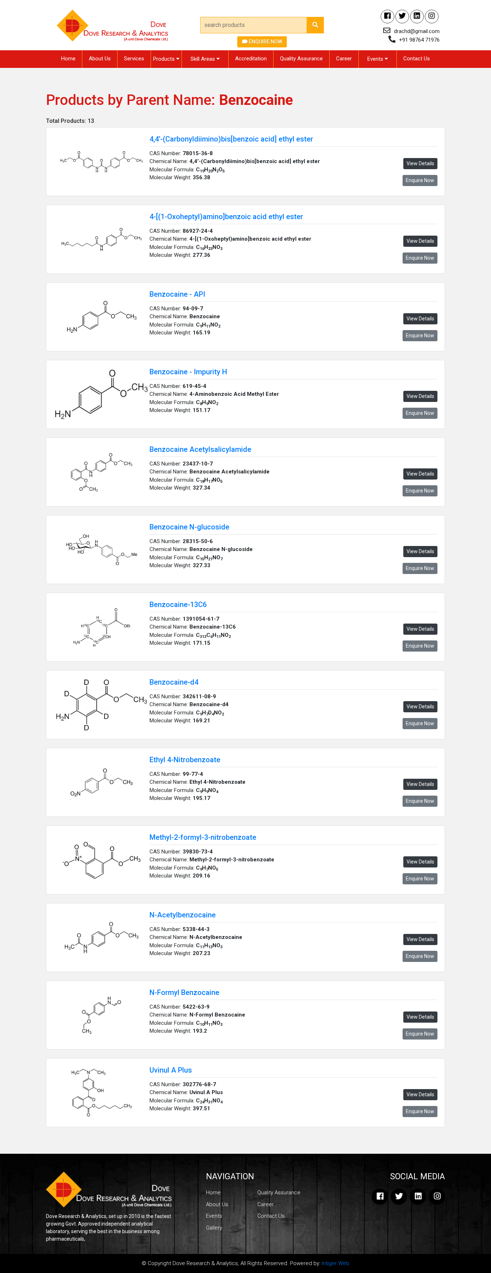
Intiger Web (335, 1263)
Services (134, 58)
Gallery (214, 1228)
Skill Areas (203, 59)
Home (68, 58)
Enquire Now (265, 42)
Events (376, 59)
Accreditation (251, 58)
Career (344, 58)
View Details (420, 163)
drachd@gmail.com (417, 31)
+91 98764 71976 (419, 40)
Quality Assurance (301, 58)
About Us (100, 58)
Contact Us (416, 58)
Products (164, 59)
